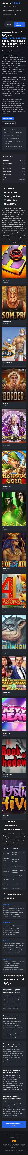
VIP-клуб (14, 14)
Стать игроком (18, 24)
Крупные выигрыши (8, 10)
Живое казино (7, 6)
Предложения (7, 14)
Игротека (14, 6)
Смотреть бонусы (8, 123)
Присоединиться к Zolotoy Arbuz (14, 1124)
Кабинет (9, 24)
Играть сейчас (7, 118)
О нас (22, 1134)
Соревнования (7, 18)
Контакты (18, 10)
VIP (17, 1137)
